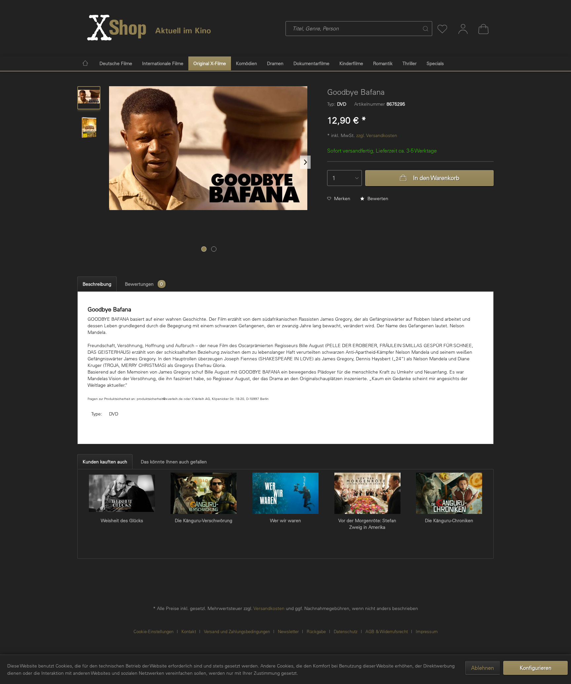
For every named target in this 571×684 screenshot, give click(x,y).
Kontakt (188, 631)
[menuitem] (327, 28)
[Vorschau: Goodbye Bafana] (88, 97)
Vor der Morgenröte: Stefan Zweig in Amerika (367, 524)
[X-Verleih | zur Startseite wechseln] (183, 27)
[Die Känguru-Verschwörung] (204, 493)
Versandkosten (269, 608)
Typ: (331, 104)
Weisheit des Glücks (122, 520)
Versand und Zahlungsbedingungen (237, 631)
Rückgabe (316, 631)
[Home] (85, 62)
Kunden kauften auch (105, 462)
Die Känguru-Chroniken (449, 520)
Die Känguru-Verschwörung (203, 520)
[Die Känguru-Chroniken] (449, 493)
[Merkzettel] (442, 29)
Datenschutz (346, 631)
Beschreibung (97, 284)
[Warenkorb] (483, 29)
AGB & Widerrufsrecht (386, 631)
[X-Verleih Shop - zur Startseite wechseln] (117, 28)
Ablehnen (482, 668)
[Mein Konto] (463, 29)
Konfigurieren (536, 668)
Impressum (427, 631)
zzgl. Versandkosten (376, 135)
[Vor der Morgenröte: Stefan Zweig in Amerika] (367, 493)
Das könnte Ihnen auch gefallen (174, 462)
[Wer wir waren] (285, 493)
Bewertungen (144, 284)
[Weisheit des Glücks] (122, 493)
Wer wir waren (285, 520)
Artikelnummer (369, 104)
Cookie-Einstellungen (153, 631)
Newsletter (288, 631)
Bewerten (377, 198)
